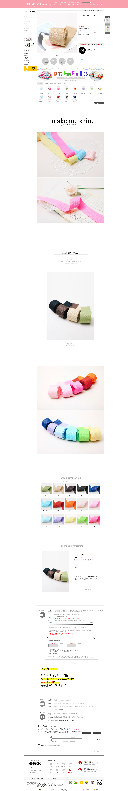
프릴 (25, 33)
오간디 (25, 23)
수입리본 (25, 16)
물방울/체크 (26, 26)
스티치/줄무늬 (26, 28)
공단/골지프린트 (27, 21)
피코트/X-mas (26, 32)
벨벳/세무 (26, 30)
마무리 (25, 25)
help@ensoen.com (59, 785)
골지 (25, 19)
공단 (25, 18)
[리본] (25, 14)
